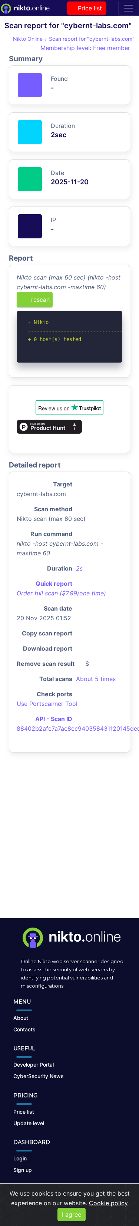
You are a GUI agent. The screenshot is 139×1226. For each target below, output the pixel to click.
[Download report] (105, 302)
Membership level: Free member (84, 48)
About (20, 1018)
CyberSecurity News (38, 1076)
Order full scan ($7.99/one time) (61, 593)
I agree (71, 1214)
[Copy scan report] (93, 302)
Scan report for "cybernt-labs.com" (92, 39)
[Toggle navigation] (128, 8)
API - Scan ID (53, 719)
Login (20, 1158)
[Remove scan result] (117, 302)
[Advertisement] (69, 841)
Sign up (22, 1170)
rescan (39, 299)
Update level (28, 1123)
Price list (89, 8)
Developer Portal (33, 1064)
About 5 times (96, 679)
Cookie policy (108, 1203)
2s (79, 568)
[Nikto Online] (25, 8)
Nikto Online (28, 39)
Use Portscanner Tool (47, 703)
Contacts (24, 1029)
